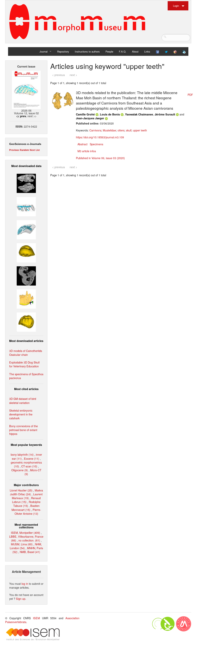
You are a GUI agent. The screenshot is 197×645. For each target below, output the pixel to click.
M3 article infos (86, 151)
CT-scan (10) (29, 466)
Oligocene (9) (19, 470)
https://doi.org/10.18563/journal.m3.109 (100, 137)
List (38, 150)
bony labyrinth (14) (22, 454)
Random (24, 150)
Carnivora (95, 130)
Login (176, 6)
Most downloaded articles (26, 341)
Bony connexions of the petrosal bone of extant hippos (23, 430)
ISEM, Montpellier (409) (25, 533)
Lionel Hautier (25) (21, 490)
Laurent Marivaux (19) (27, 496)
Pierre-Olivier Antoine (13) (28, 511)
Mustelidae (109, 130)
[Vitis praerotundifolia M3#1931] (26, 275)
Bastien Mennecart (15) (26, 507)
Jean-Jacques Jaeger (90, 118)
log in (24, 584)
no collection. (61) (29, 540)
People (109, 51)
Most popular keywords (26, 445)
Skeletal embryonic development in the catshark (20, 414)
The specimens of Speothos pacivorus (26, 376)
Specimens (96, 144)
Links (147, 51)
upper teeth (140, 130)
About (135, 51)
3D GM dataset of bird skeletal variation (22, 400)
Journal (44, 51)
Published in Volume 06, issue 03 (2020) (100, 158)
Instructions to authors (87, 51)
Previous (14, 150)
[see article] (62, 100)
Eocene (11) (31, 458)
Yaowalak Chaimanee (139, 114)
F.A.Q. (122, 51)
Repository (63, 51)
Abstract (82, 144)
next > (73, 75)
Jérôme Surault (165, 114)
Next (32, 150)
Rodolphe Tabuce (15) (27, 504)
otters (121, 130)
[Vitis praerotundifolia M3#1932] (26, 252)
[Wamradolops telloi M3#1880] (26, 183)
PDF (190, 95)
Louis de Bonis (110, 114)
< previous (58, 75)
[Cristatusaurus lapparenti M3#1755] (26, 229)
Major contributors (26, 485)
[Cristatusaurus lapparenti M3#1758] (26, 206)
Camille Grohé (85, 114)
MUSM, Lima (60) (22, 544)
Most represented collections (26, 526)
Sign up (20, 599)
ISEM (36, 618)
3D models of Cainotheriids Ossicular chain (25, 353)
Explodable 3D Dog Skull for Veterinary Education (24, 364)
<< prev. (21, 116)
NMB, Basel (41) (30, 552)
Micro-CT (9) (33, 472)
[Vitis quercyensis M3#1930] (26, 322)
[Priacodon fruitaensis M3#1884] (26, 299)
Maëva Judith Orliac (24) (26, 492)
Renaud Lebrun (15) (26, 500)
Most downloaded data (26, 166)
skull (128, 130)
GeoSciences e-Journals (25, 143)
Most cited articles (26, 389)
